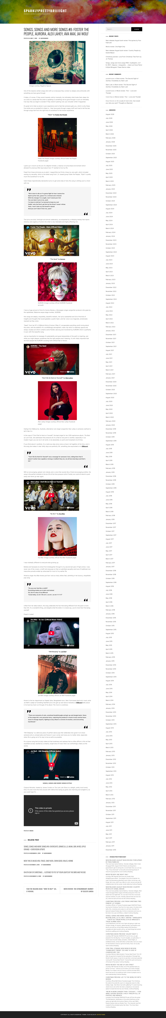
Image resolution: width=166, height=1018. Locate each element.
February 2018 (110, 515)
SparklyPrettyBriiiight (45, 10)
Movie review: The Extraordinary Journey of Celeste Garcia (78, 890)
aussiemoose (44, 38)
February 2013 (110, 751)
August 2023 (110, 256)
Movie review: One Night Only (115, 46)
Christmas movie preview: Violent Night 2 (122, 934)
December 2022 (111, 287)
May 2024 (109, 220)
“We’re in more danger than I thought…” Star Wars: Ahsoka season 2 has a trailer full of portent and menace (123, 993)
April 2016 (109, 602)
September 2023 (111, 252)
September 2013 (111, 724)
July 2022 (109, 307)
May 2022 (109, 315)
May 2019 (109, 456)
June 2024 (109, 216)
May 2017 (109, 551)
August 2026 (110, 114)
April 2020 (109, 413)
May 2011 (109, 834)
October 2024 (110, 201)
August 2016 (110, 586)
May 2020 (109, 409)
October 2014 (110, 673)
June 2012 (109, 783)
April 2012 (109, 791)
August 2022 (110, 303)
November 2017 (111, 527)
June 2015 (109, 641)
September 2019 (111, 441)
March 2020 (110, 417)
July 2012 (109, 779)
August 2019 (110, 445)
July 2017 (109, 543)
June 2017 (109, 547)
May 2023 (109, 268)
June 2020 (109, 405)
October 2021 (110, 342)
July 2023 (109, 260)
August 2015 (110, 633)
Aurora (62, 259)
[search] (141, 12)
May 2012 (109, 787)
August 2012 (110, 775)
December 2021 (111, 334)
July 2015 (109, 637)
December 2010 (111, 850)
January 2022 (110, 331)
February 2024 (110, 232)
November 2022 (111, 291)
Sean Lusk (109, 84)
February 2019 (110, 468)
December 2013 (111, 712)
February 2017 (110, 563)
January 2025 (110, 189)
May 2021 (109, 362)
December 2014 (111, 665)
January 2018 (110, 519)
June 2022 (109, 311)
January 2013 (110, 755)
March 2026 (110, 134)
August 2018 (110, 492)
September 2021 (111, 346)
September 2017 (111, 535)
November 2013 (111, 716)
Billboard (85, 446)
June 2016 (109, 594)
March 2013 (109, 747)
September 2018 (111, 488)
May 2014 (109, 692)
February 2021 (110, 374)
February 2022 (110, 327)
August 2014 (110, 680)
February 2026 (110, 138)
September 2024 (111, 205)
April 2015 (109, 649)
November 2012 (111, 763)
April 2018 (109, 507)
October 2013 (110, 720)
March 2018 (109, 511)
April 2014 (109, 696)
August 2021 (110, 350)
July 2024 (109, 213)
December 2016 (111, 570)
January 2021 (110, 378)
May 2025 (109, 173)
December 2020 (111, 382)
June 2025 (109, 169)
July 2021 (109, 354)
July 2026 (109, 118)
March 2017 (109, 559)
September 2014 (111, 677)
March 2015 (109, 653)
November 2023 (111, 244)
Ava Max (62, 514)
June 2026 (109, 122)
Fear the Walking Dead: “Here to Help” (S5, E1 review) (41, 890)
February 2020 (110, 421)
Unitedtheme (101, 1014)
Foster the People (61, 115)
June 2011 (109, 830)
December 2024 (111, 193)
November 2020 (111, 386)
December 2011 (111, 806)
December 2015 (111, 618)
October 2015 (110, 625)
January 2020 (110, 425)
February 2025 (110, 185)
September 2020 (111, 393)
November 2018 (111, 480)
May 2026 (109, 126)
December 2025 (111, 146)
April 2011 (109, 838)
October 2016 (110, 578)
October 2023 (110, 248)
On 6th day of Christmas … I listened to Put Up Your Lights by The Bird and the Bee (55, 872)
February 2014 (110, 704)
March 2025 (110, 181)
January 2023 (110, 283)
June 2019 (109, 452)
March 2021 (109, 370)
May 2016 (109, 598)
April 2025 (109, 177)
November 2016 (111, 574)
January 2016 (110, 614)
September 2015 (111, 629)
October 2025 (110, 153)
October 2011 (110, 814)
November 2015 (111, 621)
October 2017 (110, 531)
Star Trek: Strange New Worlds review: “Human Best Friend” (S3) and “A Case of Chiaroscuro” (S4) (121, 950)
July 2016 (109, 590)
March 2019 (109, 464)
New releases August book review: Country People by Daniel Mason (123, 52)
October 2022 (110, 295)
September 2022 (111, 299)
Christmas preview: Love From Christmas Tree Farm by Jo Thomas (123, 58)
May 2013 (109, 739)
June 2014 (109, 688)
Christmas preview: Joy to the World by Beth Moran (123, 978)
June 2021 (109, 358)
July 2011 (109, 826)
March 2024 (110, 228)
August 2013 (110, 728)
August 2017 (110, 539)
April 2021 (109, 366)
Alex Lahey (69, 378)
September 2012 (111, 771)
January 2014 (110, 708)
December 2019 (111, 429)
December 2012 (111, 759)
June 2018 (109, 500)
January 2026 (110, 142)
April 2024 (109, 224)
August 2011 (109, 822)
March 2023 (110, 275)
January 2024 (110, 236)
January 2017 (110, 566)
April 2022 (109, 319)
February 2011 (110, 842)
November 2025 (111, 150)
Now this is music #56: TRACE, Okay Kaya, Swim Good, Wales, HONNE (48, 860)
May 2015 (109, 645)
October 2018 (110, 484)
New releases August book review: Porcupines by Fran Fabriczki (123, 42)
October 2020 (110, 389)
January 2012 (110, 802)
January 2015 (110, 661)
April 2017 (109, 555)
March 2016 (109, 606)
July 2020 (109, 401)
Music (31, 831)
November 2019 (111, 433)
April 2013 (109, 743)
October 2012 (110, 767)
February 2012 (110, 798)
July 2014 (109, 684)
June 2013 (109, 736)
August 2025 (110, 161)
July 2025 (109, 165)
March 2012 (109, 795)
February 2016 (110, 610)
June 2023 (109, 264)
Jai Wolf (63, 651)
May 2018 (109, 504)
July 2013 (109, 732)
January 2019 (110, 472)
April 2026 (109, 130)
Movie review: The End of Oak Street (120, 965)
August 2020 (110, 397)
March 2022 (110, 323)
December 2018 (111, 476)
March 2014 (109, 700)
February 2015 (110, 657)
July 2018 (109, 496)
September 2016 (111, 582)
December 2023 (111, 240)
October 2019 (110, 437)
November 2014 (111, 669)
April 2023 (109, 272)
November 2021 (111, 338)
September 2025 (111, 157)
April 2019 (109, 460)
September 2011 (111, 818)
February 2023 (110, 279)
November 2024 (111, 197)
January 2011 (110, 846)
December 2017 (111, 523)
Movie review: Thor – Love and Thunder (128, 97)
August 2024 (110, 209)
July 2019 (109, 448)
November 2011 (111, 810)
